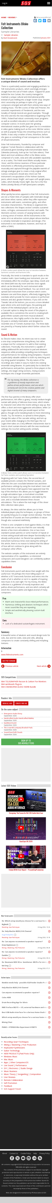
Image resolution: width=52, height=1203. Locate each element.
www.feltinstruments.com (12, 654)
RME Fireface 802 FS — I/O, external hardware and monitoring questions (25, 1007)
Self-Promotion (10, 1083)
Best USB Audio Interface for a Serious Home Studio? (24, 1012)
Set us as (43, 17)
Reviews (11, 17)
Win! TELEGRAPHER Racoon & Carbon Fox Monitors (23, 681)
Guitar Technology (12, 1050)
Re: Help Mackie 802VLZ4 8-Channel (16, 931)
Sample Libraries (11, 35)
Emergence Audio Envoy (13, 713)
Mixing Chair (7, 1022)
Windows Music (10, 1056)
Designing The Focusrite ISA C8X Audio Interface (26, 813)
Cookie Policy (26, 1153)
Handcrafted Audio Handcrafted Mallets (19, 718)
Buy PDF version (9, 660)
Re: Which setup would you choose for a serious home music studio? (25, 921)
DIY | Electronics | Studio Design (18, 1068)
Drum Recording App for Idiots (15, 1002)
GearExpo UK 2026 (25, 841)
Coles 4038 (6, 997)
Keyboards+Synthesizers (14, 1047)
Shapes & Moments (11, 190)
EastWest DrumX (10, 723)
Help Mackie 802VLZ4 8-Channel (15, 987)
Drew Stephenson (8, 945)
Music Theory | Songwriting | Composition (22, 1074)
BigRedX (5, 924)
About (4, 1153)
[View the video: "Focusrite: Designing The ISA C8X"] (26, 800)
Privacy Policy (44, 1153)
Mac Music (8, 1059)
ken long (5, 965)
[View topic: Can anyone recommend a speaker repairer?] (49, 992)
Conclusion (6, 567)
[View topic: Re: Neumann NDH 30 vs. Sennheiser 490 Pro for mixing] (49, 962)
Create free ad (21, 703)
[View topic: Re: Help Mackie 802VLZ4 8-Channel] (49, 931)
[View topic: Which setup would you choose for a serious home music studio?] (49, 1017)
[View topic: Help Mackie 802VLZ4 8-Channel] (49, 987)
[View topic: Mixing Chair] (49, 1022)
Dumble (5, 955)
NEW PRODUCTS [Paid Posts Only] (19, 1053)
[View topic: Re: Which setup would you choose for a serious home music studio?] (49, 921)
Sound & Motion (9, 335)
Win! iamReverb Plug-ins (11, 684)
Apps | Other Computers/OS (16, 1062)
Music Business (10, 1071)
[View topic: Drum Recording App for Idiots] (49, 1002)
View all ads (7, 703)
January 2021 (46, 38)
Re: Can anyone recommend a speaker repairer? (22, 941)
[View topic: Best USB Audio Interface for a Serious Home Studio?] (49, 1012)
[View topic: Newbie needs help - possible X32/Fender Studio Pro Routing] (49, 982)
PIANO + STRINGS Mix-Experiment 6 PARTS (19, 1027)
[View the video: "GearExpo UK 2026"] (26, 828)
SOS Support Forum (12, 1089)
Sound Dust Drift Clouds (13, 732)
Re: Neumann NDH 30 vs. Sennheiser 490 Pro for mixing (25, 962)
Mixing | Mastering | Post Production (13, 948)
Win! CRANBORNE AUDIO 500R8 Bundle (18, 687)
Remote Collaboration (13, 1080)
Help (35, 1153)
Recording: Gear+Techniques (10, 927)
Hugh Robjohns (8, 935)
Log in (4, 3)
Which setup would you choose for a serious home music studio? (25, 1017)
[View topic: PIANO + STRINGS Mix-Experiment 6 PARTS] (49, 1027)
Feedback (8, 1086)
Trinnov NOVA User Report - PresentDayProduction (26, 869)
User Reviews (9, 1077)
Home (3, 17)
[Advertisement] (26, 765)
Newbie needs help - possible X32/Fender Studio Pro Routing (25, 982)
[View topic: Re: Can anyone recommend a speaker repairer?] (49, 941)
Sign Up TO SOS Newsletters (26, 742)
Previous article (11, 666)
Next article (42, 666)
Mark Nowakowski (10, 38)
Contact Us (14, 1153)
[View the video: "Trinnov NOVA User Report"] (26, 856)
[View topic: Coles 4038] (49, 997)
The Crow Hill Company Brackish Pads (18, 728)
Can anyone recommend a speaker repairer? (21, 992)
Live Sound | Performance (15, 1065)
